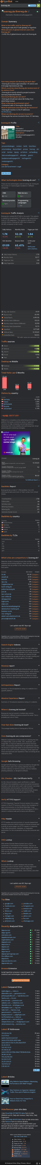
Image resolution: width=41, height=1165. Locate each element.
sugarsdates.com (8, 940)
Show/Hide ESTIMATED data (15, 1113)
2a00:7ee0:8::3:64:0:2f (10, 1038)
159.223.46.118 (6, 1033)
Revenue (20, 666)
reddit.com (27, 911)
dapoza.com (6, 930)
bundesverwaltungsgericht (11, 158)
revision (19, 146)
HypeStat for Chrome (21, 980)
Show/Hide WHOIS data (13, 1120)
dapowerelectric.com (9, 961)
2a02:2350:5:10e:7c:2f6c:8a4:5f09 (14, 1043)
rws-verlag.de (6, 614)
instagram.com (28, 906)
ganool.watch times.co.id (11, 1012)
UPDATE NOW (20, 629)
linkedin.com (27, 914)
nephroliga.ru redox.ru (10, 991)
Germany (7, 400)
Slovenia (6, 406)
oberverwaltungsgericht (10, 155)
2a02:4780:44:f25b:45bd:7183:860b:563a (16, 1052)
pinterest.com (10, 921)
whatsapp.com (28, 921)
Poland (6, 402)
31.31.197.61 (5, 1036)
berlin (25, 146)
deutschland (17, 149)
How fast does (20, 725)
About (29, 1163)
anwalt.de (5, 577)
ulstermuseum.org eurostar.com (13, 1024)
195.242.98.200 (7, 1057)
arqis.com (5, 604)
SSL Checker (20, 778)
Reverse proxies (9, 201)
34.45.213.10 (6, 1045)
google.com (9, 904)
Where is (20, 709)
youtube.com (27, 904)
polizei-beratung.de (8, 589)
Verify (20, 799)
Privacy (23, 1163)
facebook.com (10, 906)
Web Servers (23, 193)
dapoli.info (5, 959)
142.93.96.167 (6, 1064)
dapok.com (5, 947)
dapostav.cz (6, 944)
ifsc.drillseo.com (7, 956)
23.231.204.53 (6, 1062)
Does (20, 736)
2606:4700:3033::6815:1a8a (11, 1040)
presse (25, 149)
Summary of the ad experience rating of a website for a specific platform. (19, 690)
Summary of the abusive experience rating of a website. (19, 702)
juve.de (4, 592)
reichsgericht (26, 158)
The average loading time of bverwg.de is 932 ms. (17, 728)
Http (20, 819)
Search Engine (20, 645)
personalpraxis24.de (8, 619)
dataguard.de (6, 599)
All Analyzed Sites (10, 1163)
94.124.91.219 (6, 1059)
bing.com (8, 914)
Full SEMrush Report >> (33, 480)
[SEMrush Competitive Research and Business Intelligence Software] (10, 416)
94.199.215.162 (6, 112)
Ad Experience (20, 685)
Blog (18, 1163)
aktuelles (23, 155)
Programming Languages (23, 202)
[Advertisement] (20, 58)
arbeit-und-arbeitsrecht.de (11, 616)
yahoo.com (27, 916)
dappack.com (6, 942)
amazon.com (27, 909)
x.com (7, 909)
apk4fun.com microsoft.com (12, 1019)
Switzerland (7, 409)
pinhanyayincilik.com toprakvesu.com (15, 996)
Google (20, 761)
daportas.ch (6, 952)
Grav (5, 196)
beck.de (4, 579)
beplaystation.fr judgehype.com (13, 1015)
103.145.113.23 (6, 1047)
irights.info (5, 601)
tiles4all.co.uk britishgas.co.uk (13, 1005)
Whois (20, 861)
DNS (20, 840)
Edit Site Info (6, 173)
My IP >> (36, 1070)
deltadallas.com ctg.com (11, 1008)
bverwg (32, 149)
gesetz (30, 155)
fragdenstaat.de (7, 584)
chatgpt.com (9, 916)
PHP (21, 206)
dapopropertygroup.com (10, 954)
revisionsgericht (7, 161)
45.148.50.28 (6, 1050)
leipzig (16, 152)
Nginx (21, 196)
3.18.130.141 (5, 1066)
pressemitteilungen (8, 146)
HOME (16, 1)
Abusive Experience (20, 698)
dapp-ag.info (6, 933)
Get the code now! (20, 1136)
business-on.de (7, 611)
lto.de (4, 575)
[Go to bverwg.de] (28, 11)
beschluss (32, 146)
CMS (4, 193)
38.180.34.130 (6, 1055)
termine (9, 152)
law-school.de (6, 594)
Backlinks (8, 486)
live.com (26, 918)
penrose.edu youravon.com (12, 1001)
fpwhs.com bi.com (9, 998)
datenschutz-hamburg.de (10, 609)
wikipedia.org (9, 918)
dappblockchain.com (9, 937)
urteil (3, 152)
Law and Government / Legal (11, 167)
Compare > (35, 575)
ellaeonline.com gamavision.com (13, 993)
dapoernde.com (7, 963)
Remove (8, 1122)
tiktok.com (8, 911)
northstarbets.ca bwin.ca (11, 1017)
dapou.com (5, 949)
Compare (33, 5)
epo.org (4, 582)
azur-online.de (6, 597)
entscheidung (6, 149)
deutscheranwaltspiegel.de (11, 606)
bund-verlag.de (7, 587)
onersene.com (6, 935)
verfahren (23, 152)
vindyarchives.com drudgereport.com (15, 1022)
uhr (38, 149)
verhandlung (33, 152)
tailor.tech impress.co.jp (11, 1010)
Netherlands (8, 404)
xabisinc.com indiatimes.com (12, 1003)
